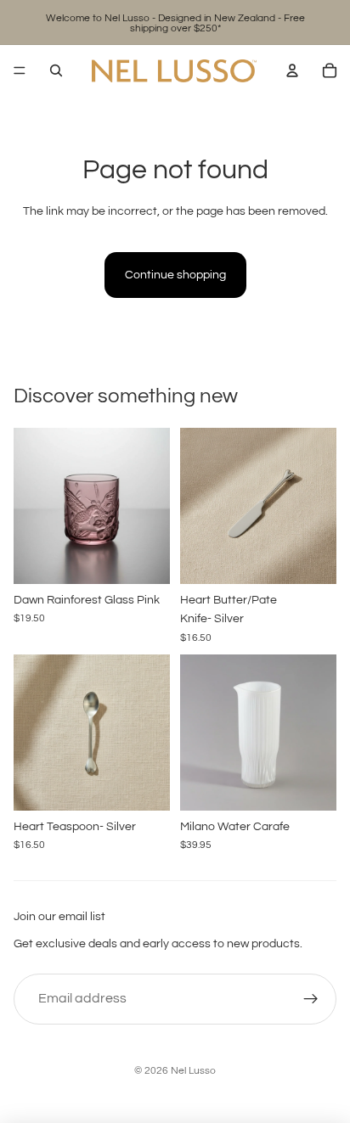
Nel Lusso (193, 1070)
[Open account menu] (292, 70)
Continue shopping (175, 275)
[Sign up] (311, 999)
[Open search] (56, 70)
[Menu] (19, 70)
